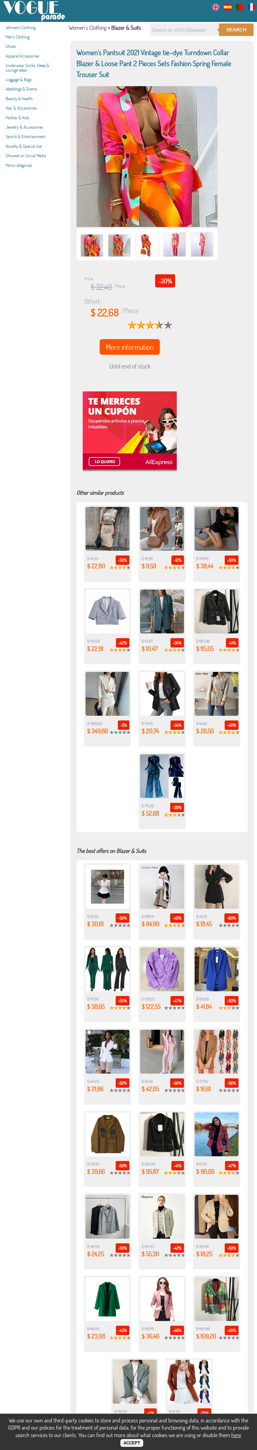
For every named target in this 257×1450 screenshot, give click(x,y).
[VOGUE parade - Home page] (34, 20)
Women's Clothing (20, 27)
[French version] (251, 9)
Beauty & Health (19, 98)
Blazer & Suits (126, 27)
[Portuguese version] (239, 9)
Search (236, 29)
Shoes (11, 46)
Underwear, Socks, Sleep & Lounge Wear (28, 67)
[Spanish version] (227, 9)
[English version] (215, 9)
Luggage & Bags (19, 79)
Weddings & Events (21, 89)
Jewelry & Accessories (24, 127)
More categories (19, 165)
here (236, 1435)
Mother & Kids (17, 118)
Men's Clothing (17, 37)
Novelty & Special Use (24, 146)
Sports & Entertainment (25, 136)
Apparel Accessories (22, 56)
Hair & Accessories (21, 108)
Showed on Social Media (26, 155)
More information (130, 347)
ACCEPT (131, 1443)
